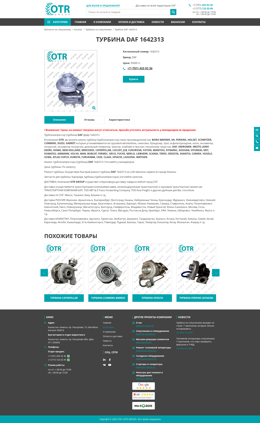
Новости (158, 22)
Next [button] (216, 272)
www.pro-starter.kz (145, 367)
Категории (108, 327)
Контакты (199, 22)
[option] (70, 84)
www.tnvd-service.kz (146, 350)
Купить (133, 79)
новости (184, 317)
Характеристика (119, 119)
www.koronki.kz (144, 342)
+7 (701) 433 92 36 (139, 68)
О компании (102, 22)
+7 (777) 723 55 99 (57, 359)
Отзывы (89, 119)
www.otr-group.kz (145, 325)
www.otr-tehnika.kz (145, 334)
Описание (59, 119)
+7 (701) (203, 5)
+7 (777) (203, 8)
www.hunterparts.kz (146, 358)
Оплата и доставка (131, 22)
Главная (80, 22)
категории (60, 22)
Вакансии (178, 22)
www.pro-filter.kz (144, 378)
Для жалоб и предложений (103, 6)
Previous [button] (44, 272)
